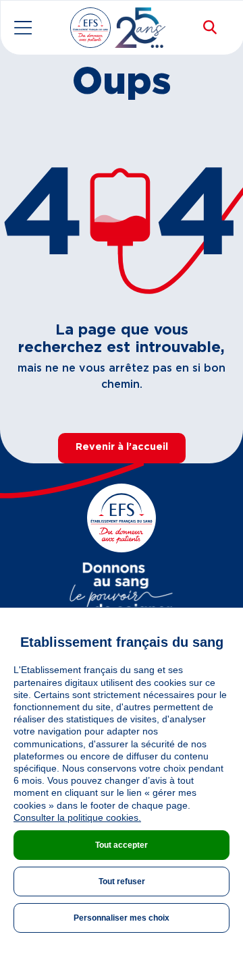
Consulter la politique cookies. (77, 817)
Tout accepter (121, 845)
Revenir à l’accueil (122, 447)
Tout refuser (122, 881)
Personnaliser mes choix (121, 918)
